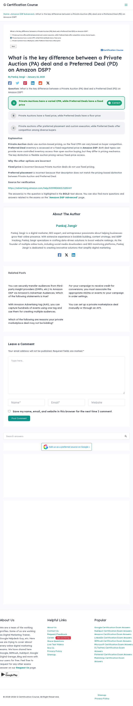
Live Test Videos (55, 644)
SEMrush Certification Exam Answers (112, 641)
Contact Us (53, 631)
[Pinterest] (25, 83)
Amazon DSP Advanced (22, 14)
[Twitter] (17, 83)
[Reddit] (40, 83)
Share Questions (55, 641)
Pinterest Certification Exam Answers (113, 654)
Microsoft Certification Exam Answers (113, 644)
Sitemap (51, 654)
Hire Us (50, 648)
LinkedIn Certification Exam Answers (113, 637)
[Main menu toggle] (126, 4)
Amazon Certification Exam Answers (112, 634)
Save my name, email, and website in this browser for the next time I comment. (62, 411)
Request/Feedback (57, 634)
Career (58, 637)
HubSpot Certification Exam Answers (113, 631)
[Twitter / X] (48, 83)
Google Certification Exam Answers (112, 627)
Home (6, 14)
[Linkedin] (32, 83)
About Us (51, 627)
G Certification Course (20, 5)
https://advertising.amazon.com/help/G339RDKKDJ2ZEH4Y (40, 188)
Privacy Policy (54, 651)
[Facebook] (10, 83)
